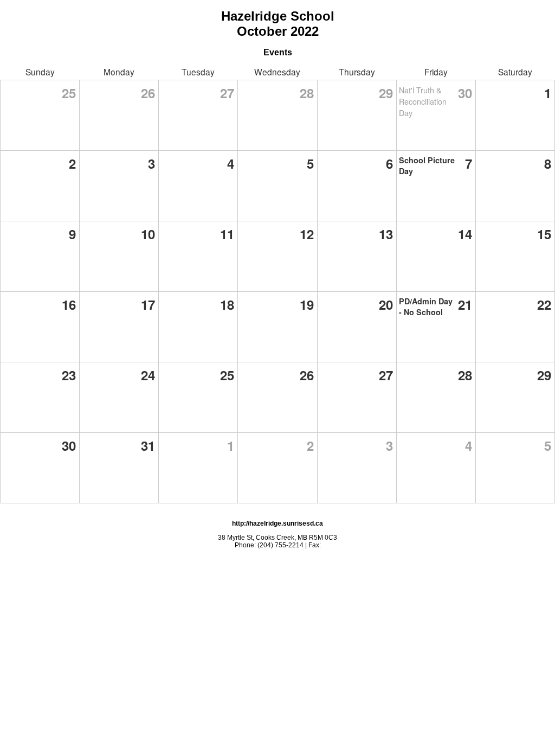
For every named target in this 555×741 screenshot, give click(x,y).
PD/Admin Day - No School (426, 306)
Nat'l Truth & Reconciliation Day (423, 101)
